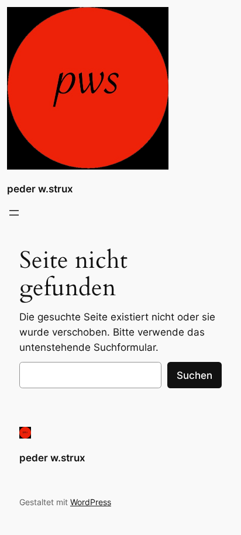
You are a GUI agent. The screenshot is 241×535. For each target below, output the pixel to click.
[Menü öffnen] (14, 213)
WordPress (90, 502)
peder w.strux (40, 189)
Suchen (194, 375)
